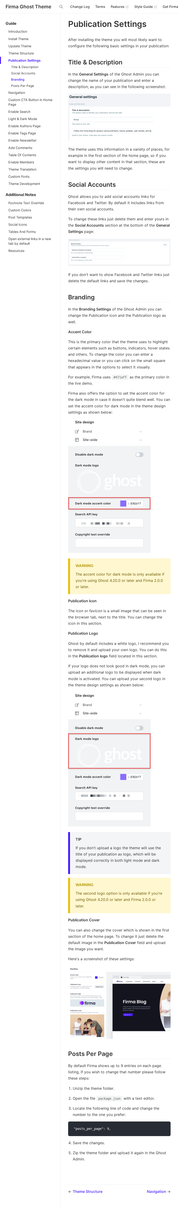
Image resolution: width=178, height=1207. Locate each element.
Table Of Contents (22, 155)
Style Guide (145, 6)
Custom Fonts (18, 176)
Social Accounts (23, 73)
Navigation (16, 93)
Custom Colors (19, 210)
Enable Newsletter (22, 140)
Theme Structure (21, 53)
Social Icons (17, 224)
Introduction (17, 31)
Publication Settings (24, 60)
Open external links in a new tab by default (29, 241)
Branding (17, 79)
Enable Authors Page (24, 126)
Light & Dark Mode (22, 119)
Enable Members (21, 162)
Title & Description (24, 67)
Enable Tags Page (22, 133)
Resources (16, 251)
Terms (100, 7)
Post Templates (20, 217)
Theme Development (24, 184)
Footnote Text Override (26, 203)
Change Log (80, 7)
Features (120, 6)
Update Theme (19, 46)
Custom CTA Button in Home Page (30, 102)
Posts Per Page (22, 86)
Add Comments (20, 148)
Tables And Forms (22, 232)
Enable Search (19, 112)
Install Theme (18, 39)
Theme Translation (22, 169)
